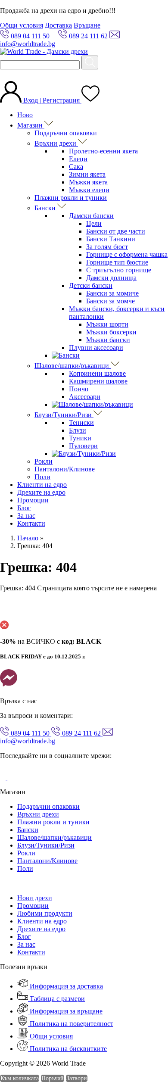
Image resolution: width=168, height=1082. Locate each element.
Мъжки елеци (89, 189)
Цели (94, 223)
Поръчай (52, 1078)
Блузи (77, 430)
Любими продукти (44, 913)
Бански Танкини (110, 239)
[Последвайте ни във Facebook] (3, 777)
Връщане (87, 25)
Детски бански (90, 285)
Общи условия (21, 25)
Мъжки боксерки (111, 332)
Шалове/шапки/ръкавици (72, 365)
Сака (76, 166)
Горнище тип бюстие (117, 262)
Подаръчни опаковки (65, 133)
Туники (80, 438)
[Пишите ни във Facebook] (8, 686)
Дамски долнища (111, 277)
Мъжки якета (88, 182)
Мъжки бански (108, 339)
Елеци (78, 158)
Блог (24, 507)
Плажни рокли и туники (70, 197)
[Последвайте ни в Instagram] (13, 777)
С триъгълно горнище (118, 270)
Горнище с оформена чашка (127, 254)
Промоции (33, 500)
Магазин (30, 125)
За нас (26, 515)
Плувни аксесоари (96, 347)
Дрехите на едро (41, 492)
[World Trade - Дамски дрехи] (44, 51)
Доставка (58, 25)
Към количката (19, 1078)
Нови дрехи (34, 897)
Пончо (78, 389)
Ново (25, 114)
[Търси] (89, 62)
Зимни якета (87, 174)
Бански (45, 208)
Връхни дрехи (56, 143)
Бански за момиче (112, 293)
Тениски (81, 422)
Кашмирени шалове (98, 381)
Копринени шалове (97, 373)
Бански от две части (115, 231)
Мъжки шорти (107, 324)
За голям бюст (107, 246)
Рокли (43, 461)
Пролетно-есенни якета (103, 151)
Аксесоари (84, 396)
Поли (42, 476)
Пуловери (83, 445)
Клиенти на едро (42, 484)
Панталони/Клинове (64, 469)
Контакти (31, 523)
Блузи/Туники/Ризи (63, 414)
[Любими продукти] (90, 100)
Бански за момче (110, 301)
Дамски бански (91, 215)
